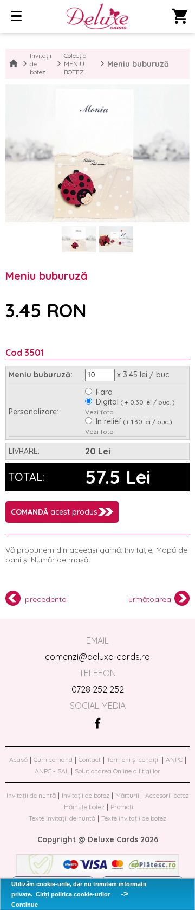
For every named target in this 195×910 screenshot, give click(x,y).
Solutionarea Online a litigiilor (117, 771)
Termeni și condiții (133, 759)
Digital (135, 402)
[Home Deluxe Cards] (97, 17)
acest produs (54, 512)
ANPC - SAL (52, 771)
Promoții (122, 807)
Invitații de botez (40, 64)
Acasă (18, 759)
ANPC (174, 759)
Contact (90, 759)
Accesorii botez (167, 795)
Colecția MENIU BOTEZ (75, 64)
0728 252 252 (98, 689)
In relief (134, 421)
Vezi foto (99, 412)
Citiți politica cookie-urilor (73, 894)
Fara (104, 392)
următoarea (149, 599)
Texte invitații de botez (133, 818)
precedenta (46, 599)
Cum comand (53, 759)
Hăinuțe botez (84, 807)
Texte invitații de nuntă (62, 818)
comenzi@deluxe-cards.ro (97, 656)
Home (13, 64)
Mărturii (127, 795)
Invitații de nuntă (31, 795)
